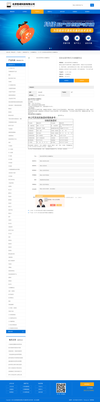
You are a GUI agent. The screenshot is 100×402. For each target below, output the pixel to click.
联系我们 (87, 11)
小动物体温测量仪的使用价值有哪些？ (16, 344)
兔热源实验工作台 (12, 139)
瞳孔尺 (9, 206)
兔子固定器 (11, 294)
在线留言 (75, 11)
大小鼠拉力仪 (11, 68)
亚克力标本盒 (11, 179)
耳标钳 (9, 264)
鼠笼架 (9, 250)
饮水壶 (9, 223)
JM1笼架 (10, 176)
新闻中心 (50, 11)
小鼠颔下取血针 (12, 91)
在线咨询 (82, 80)
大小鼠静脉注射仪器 (13, 328)
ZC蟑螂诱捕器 (26, 389)
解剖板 (9, 199)
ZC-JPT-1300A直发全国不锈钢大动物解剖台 (43, 212)
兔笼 (9, 142)
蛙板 (9, 301)
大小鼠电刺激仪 (12, 314)
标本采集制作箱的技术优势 (14, 347)
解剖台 (9, 193)
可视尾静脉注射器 (12, 122)
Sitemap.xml (86, 400)
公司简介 (25, 11)
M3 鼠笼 (10, 159)
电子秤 (9, 284)
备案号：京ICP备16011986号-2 (76, 400)
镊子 (9, 216)
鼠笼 (9, 237)
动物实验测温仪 (12, 95)
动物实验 (10, 257)
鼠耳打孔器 (11, 125)
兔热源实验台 (11, 270)
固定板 (9, 112)
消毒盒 (9, 267)
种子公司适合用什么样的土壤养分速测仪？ (16, 374)
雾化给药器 (11, 115)
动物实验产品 (26, 52)
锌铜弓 (9, 220)
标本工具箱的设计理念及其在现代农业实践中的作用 (16, 368)
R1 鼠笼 (10, 156)
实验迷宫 (10, 226)
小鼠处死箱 (11, 183)
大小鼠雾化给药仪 (12, 318)
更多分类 (10, 331)
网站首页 (12, 11)
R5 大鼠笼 (10, 152)
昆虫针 (9, 203)
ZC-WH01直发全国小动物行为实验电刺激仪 (43, 210)
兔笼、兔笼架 (11, 291)
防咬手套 (10, 210)
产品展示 (19, 52)
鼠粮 (9, 74)
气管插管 (10, 128)
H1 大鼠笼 (10, 149)
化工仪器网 (36, 400)
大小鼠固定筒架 (12, 85)
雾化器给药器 (11, 253)
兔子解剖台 (11, 297)
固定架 (9, 240)
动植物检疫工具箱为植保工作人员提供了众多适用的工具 (16, 371)
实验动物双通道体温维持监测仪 (15, 101)
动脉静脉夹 (11, 135)
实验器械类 (11, 304)
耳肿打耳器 (11, 311)
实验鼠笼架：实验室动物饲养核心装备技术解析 (16, 351)
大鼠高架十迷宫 (12, 172)
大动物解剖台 (33, 52)
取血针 (9, 196)
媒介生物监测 (11, 260)
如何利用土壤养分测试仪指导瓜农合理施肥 (16, 364)
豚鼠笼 (9, 108)
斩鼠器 (9, 280)
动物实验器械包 (12, 132)
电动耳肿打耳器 (12, 78)
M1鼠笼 (10, 166)
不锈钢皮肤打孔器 (12, 71)
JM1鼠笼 (10, 162)
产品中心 (37, 11)
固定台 (9, 213)
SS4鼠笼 (10, 145)
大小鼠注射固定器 (12, 324)
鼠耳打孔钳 (11, 230)
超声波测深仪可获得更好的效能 (15, 357)
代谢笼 (9, 81)
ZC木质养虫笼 (26, 392)
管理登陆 (92, 400)
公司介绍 (12, 386)
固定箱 (9, 243)
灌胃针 (9, 277)
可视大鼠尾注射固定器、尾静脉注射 (16, 118)
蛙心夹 (9, 189)
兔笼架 (9, 186)
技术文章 (62, 11)
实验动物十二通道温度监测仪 (15, 105)
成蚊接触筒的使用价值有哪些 (15, 361)
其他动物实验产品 (12, 274)
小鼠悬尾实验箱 (12, 88)
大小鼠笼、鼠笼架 (12, 307)
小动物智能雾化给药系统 (14, 169)
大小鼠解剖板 (11, 321)
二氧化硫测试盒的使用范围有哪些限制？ (16, 354)
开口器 (9, 233)
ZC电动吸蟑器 (26, 386)
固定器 (9, 247)
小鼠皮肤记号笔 (12, 98)
